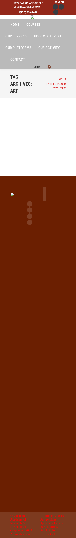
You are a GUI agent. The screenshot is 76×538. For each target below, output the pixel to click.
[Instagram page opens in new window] (29, 222)
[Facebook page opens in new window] (29, 204)
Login (37, 66)
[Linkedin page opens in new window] (29, 216)
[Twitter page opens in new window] (29, 210)
